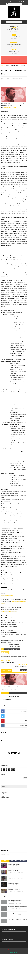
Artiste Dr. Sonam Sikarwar (14, 864)
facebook (22, 693)
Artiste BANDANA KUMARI (14, 889)
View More (24, 670)
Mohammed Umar (15, 65)
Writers (2, 796)
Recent (5, 860)
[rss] (17, 1)
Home (2, 65)
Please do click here (5, 854)
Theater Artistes (5, 789)
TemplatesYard (15, 949)
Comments (22, 860)
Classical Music (14, 26)
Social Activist (14, 28)
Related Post (6, 670)
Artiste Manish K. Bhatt (14, 51)
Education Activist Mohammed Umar (11, 687)
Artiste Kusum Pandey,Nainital (14, 44)
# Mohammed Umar (15, 649)
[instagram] (21, 1)
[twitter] (6, 1)
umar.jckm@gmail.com (10, 107)
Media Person (4, 795)
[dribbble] (15, 1)
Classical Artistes (5, 797)
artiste (13, 34)
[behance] (19, 1)
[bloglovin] (13, 1)
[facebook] (4, 1)
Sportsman (3, 791)
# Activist (7, 649)
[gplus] (8, 1)
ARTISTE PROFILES (13, 42)
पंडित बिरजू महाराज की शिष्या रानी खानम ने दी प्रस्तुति (17, 906)
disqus (14, 693)
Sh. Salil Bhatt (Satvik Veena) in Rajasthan (17, 919)
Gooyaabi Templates (14, 952)
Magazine (14, 24)
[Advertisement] (12, 823)
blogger (5, 693)
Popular (14, 860)
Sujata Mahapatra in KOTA (14, 913)
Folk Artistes (4, 792)
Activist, (20, 78)
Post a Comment (6, 699)
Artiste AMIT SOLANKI (14, 36)
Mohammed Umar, (5, 79)
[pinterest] (10, 1)
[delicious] (23, 1)
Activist (7, 65)
